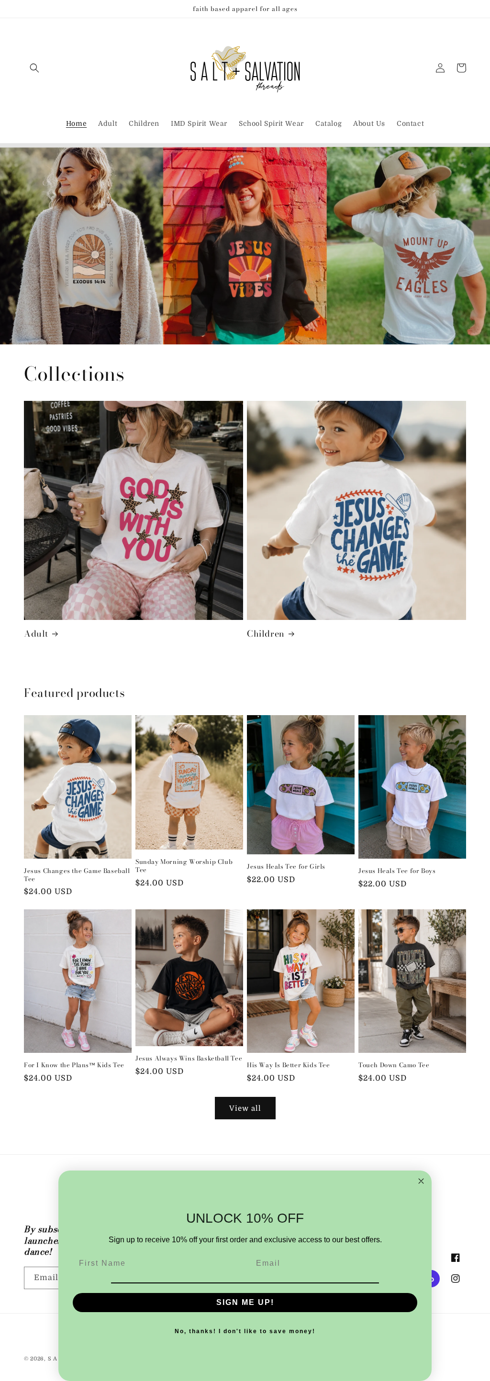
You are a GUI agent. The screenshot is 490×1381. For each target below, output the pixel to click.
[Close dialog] (421, 1181)
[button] (34, 67)
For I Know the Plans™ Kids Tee (74, 1065)
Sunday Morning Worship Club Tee (184, 866)
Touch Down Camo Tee (393, 1065)
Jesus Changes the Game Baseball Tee (77, 875)
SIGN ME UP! (245, 1302)
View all (245, 1108)
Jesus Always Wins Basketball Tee (188, 1058)
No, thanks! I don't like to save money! (245, 1331)
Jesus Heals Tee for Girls (286, 866)
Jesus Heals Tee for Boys (396, 871)
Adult (36, 633)
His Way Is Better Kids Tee (288, 1065)
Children (266, 633)
